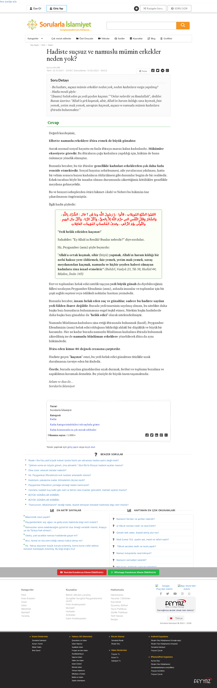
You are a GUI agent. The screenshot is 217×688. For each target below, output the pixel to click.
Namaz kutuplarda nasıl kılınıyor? (134, 553)
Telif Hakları (117, 615)
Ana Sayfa (34, 45)
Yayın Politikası (118, 608)
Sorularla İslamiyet (39, 640)
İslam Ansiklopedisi (76, 618)
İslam (24, 605)
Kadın (50, 45)
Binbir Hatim (36, 647)
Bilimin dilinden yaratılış (78, 595)
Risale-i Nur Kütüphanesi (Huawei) (164, 644)
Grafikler (168, 38)
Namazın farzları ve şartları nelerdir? (135, 519)
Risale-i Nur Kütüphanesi (160, 664)
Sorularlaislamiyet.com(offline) (162, 667)
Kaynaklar (116, 601)
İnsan (24, 601)
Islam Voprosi (77, 644)
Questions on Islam (79, 640)
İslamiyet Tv (116, 661)
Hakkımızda (117, 595)
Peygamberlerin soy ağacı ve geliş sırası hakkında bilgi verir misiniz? (61, 522)
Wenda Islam (77, 667)
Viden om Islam (78, 660)
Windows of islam (78, 674)
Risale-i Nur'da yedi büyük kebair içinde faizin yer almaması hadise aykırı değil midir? (73, 460)
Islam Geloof (76, 664)
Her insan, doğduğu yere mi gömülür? (136, 566)
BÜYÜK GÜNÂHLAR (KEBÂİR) (43, 495)
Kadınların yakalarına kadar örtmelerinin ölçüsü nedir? (56, 480)
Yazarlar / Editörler (120, 598)
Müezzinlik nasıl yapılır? (37, 517)
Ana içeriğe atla (8, 1)
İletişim (114, 619)
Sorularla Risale (117, 640)
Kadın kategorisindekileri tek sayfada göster (75, 424)
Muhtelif (25, 612)
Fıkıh (43, 45)
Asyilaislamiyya (78, 654)
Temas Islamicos (78, 670)
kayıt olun (90, 447)
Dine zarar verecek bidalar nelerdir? (47, 470)
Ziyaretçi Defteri (119, 605)
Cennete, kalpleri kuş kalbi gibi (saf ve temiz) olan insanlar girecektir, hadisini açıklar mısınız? (77, 490)
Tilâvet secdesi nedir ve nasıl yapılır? (136, 546)
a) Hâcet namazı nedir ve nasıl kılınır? (136, 525)
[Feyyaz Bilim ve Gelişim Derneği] (176, 604)
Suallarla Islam (77, 647)
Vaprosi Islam (77, 657)
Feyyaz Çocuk (157, 650)
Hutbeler (70, 611)
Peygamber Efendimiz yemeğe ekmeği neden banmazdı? (58, 485)
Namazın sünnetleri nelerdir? (131, 560)
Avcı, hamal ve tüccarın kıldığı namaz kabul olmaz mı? (53, 540)
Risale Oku (115, 644)
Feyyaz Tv (115, 654)
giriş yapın (72, 447)
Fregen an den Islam (80, 650)
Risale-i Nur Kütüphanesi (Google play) (166, 640)
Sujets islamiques (78, 680)
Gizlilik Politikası (119, 612)
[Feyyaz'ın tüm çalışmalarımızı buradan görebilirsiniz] (203, 680)
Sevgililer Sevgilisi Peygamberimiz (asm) (84, 599)
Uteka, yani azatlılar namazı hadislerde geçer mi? (51, 535)
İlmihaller (70, 615)
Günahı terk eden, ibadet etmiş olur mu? (137, 532)
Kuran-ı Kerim (37, 644)
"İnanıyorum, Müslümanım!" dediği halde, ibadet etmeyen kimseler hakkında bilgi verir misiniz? (78, 504)
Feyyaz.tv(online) (158, 671)
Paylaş (144, 71)
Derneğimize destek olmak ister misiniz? (175, 610)
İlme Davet (36, 650)
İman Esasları (28, 598)
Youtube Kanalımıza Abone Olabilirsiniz (83, 572)
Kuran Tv (115, 657)
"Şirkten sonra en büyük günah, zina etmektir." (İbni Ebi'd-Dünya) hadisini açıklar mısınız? (75, 465)
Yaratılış (25, 615)
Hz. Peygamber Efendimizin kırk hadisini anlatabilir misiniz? (59, 475)
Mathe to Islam (77, 677)
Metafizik (26, 608)
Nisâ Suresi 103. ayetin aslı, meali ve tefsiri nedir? (142, 539)
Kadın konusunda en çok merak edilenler (73, 429)
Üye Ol (36, 8)
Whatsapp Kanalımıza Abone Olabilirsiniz (135, 572)
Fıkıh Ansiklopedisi (75, 604)
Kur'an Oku (155, 661)
